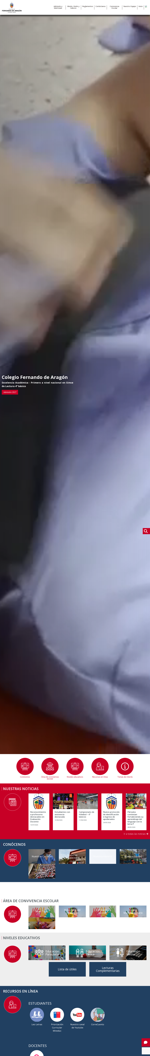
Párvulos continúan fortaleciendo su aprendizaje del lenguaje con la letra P (135, 818)
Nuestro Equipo (129, 6)
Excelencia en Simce (42, 871)
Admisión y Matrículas (58, 7)
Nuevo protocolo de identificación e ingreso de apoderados (111, 815)
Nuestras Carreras (42, 856)
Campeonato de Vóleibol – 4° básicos (86, 814)
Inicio (141, 6)
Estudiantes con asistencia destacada (62, 814)
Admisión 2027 (10, 392)
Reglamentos (87, 6)
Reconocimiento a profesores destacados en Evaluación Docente (38, 817)
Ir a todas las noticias (135, 833)
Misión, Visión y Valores (73, 7)
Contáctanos (101, 6)
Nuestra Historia (103, 856)
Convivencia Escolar (114, 7)
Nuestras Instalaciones (72, 856)
